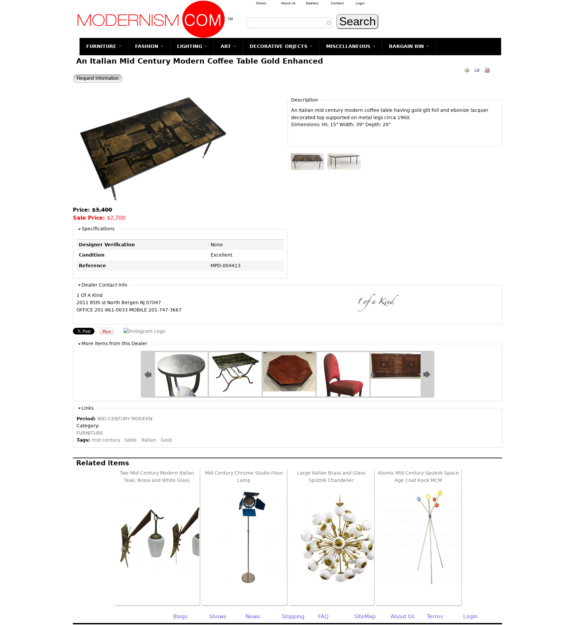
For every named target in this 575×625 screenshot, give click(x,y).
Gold (166, 440)
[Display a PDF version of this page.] (487, 70)
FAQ (323, 616)
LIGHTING (190, 46)
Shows (261, 3)
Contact (337, 3)
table (131, 440)
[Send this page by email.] (476, 70)
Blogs (180, 616)
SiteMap (365, 616)
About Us (288, 3)
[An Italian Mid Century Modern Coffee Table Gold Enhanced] (153, 202)
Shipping (293, 616)
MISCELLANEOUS (349, 46)
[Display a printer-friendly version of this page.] (467, 70)
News (253, 616)
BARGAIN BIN (407, 46)
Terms (435, 616)
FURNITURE (102, 46)
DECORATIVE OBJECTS (279, 46)
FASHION (147, 46)
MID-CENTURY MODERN (124, 418)
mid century (106, 440)
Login (360, 3)
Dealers (312, 3)
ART (227, 46)
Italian (148, 440)
